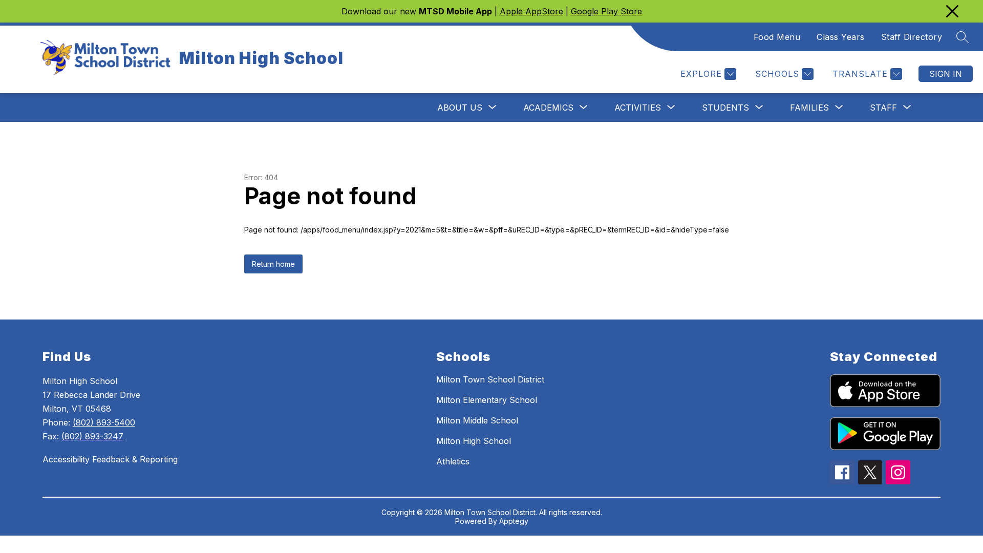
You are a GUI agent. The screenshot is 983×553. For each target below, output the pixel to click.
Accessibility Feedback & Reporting (110, 459)
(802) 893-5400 (104, 422)
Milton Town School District (490, 379)
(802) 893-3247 (92, 436)
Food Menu (777, 37)
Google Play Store (606, 11)
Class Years (841, 37)
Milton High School (473, 441)
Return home (273, 264)
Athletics (452, 461)
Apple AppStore (531, 11)
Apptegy (513, 521)
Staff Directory (912, 37)
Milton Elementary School (486, 400)
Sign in (945, 74)
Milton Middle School (477, 420)
